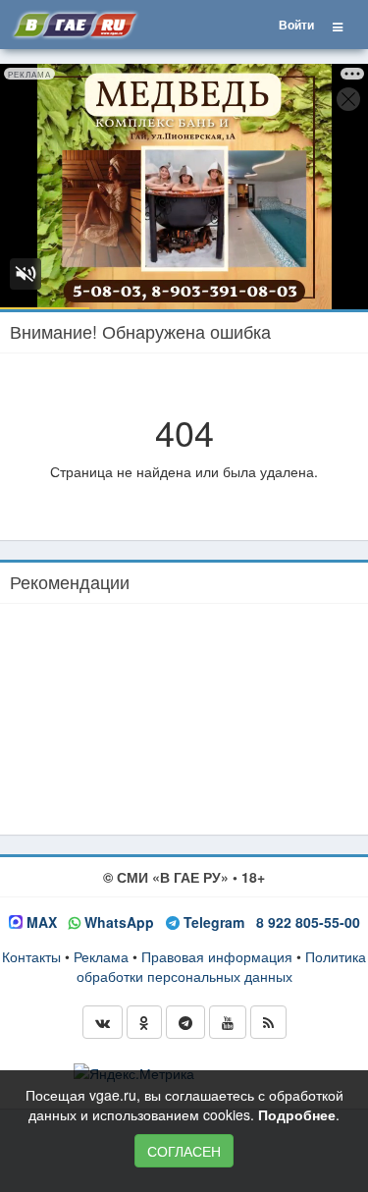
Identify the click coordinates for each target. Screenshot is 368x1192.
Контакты (31, 956)
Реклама (101, 956)
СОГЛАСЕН (184, 1151)
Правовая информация (216, 956)
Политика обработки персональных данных (222, 966)
